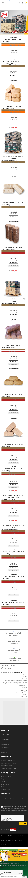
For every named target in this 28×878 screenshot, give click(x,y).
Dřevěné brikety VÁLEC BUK (11, 347)
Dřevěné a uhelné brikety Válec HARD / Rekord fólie (13, 158)
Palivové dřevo (5, 747)
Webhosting (4, 845)
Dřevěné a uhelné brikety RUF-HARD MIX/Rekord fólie (12, 497)
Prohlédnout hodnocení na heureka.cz (11, 672)
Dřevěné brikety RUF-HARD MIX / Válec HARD (13, 527)
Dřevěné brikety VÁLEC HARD (11, 248)
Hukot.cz (10, 845)
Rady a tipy (4, 779)
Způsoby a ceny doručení (8, 760)
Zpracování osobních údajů (8, 768)
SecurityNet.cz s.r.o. (17, 840)
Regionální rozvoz (6, 776)
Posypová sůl (4, 750)
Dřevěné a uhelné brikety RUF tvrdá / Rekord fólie (13, 301)
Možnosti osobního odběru (8, 763)
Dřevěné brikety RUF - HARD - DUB (12, 577)
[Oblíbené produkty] (22, 3)
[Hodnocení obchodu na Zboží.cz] (13, 829)
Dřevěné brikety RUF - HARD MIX (12, 445)
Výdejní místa (5, 784)
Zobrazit (14, 55)
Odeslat (25, 876)
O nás (2, 787)
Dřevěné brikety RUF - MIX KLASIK (12, 204)
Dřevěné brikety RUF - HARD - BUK (12, 553)
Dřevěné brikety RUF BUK (11, 107)
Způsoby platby (5, 789)
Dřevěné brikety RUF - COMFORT (12, 470)
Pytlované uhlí (5, 734)
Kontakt (3, 781)
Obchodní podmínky (7, 765)
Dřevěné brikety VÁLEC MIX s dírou (12, 63)
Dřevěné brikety (5, 744)
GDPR (1, 867)
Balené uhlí (4, 752)
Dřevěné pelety (5, 742)
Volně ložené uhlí (6, 737)
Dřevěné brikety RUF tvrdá (11, 40)
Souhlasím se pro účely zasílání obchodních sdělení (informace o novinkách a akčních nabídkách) (14, 809)
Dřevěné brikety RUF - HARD (11, 395)
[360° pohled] (14, 712)
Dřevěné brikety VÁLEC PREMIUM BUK (12, 603)
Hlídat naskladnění (13, 265)
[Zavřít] (1, 848)
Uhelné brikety (5, 739)
